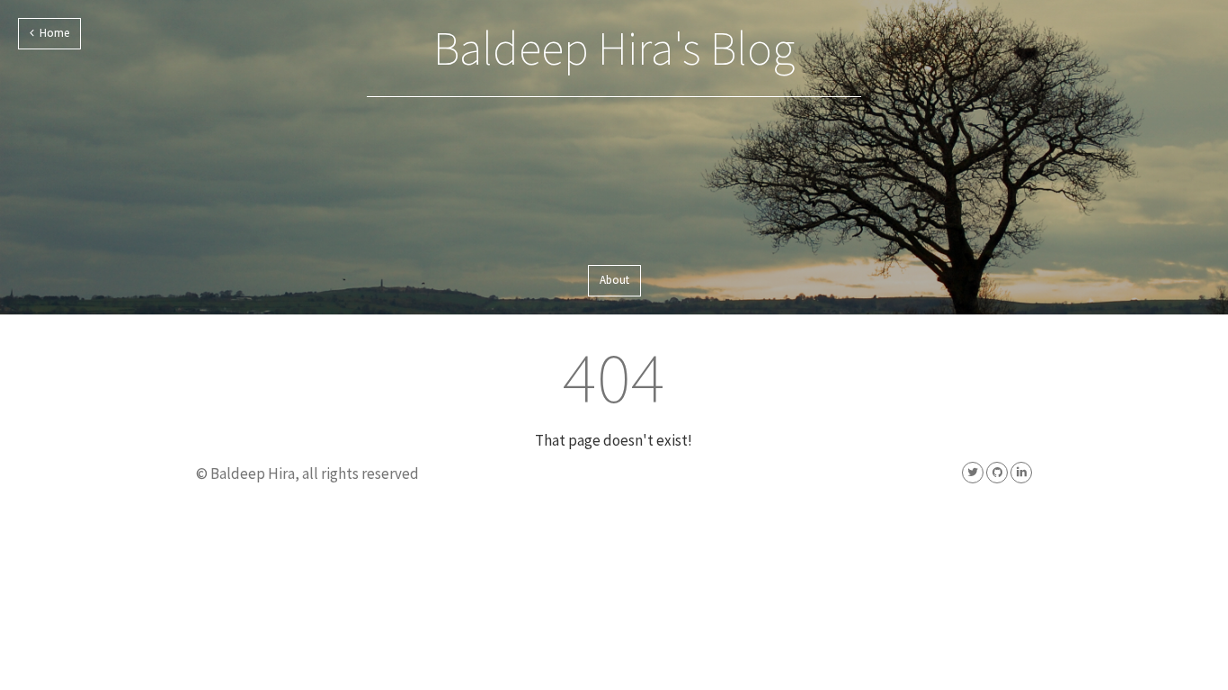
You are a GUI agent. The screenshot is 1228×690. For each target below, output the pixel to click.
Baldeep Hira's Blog (614, 48)
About (614, 280)
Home (51, 32)
